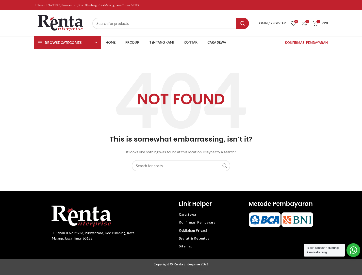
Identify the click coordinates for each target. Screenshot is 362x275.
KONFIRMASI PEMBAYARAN (306, 43)
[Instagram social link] (325, 5)
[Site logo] (60, 23)
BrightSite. (197, 269)
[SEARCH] (242, 23)
